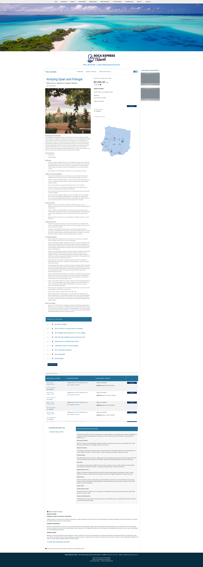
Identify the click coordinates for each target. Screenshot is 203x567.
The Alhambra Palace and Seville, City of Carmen (70, 333)
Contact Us (148, 1)
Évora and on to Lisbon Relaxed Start (66, 341)
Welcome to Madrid (61, 324)
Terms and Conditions (105, 557)
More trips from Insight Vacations (59, 542)
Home (56, 1)
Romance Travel (93, 1)
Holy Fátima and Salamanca (63, 350)
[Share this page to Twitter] (137, 72)
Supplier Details (105, 71)
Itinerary (80, 71)
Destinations (64, 1)
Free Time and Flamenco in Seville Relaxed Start (70, 337)
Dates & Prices (91, 71)
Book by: (99, 385)
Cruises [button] (72, 1)
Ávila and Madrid (60, 354)
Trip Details (50, 72)
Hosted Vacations (117, 1)
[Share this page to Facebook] (134, 72)
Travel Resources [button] (105, 1)
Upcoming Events (129, 1)
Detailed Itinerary (52, 364)
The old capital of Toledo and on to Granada (69, 328)
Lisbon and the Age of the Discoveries (67, 345)
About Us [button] (139, 1)
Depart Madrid (59, 358)
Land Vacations (82, 1)
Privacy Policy (95, 557)
